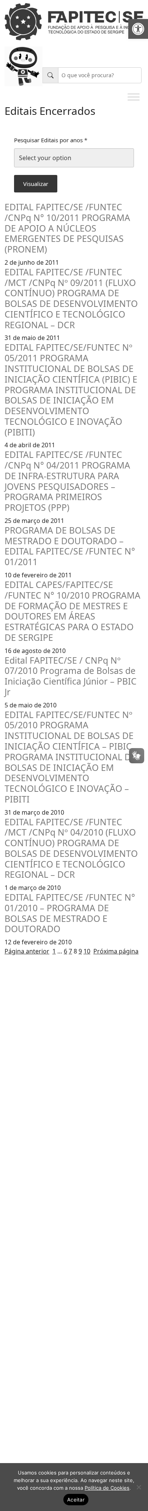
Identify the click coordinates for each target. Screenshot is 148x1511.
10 (86, 951)
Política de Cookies (107, 1488)
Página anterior (27, 951)
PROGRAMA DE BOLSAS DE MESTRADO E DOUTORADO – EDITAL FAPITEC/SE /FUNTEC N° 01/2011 (70, 546)
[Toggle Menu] (134, 96)
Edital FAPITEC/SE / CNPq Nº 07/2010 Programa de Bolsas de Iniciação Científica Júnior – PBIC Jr (71, 676)
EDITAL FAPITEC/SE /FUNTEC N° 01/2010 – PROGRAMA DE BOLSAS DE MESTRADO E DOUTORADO (70, 913)
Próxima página (116, 951)
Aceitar (76, 1500)
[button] (138, 29)
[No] (138, 1487)
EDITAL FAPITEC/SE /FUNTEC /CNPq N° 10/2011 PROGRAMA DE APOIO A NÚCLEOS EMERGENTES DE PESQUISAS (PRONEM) (67, 228)
